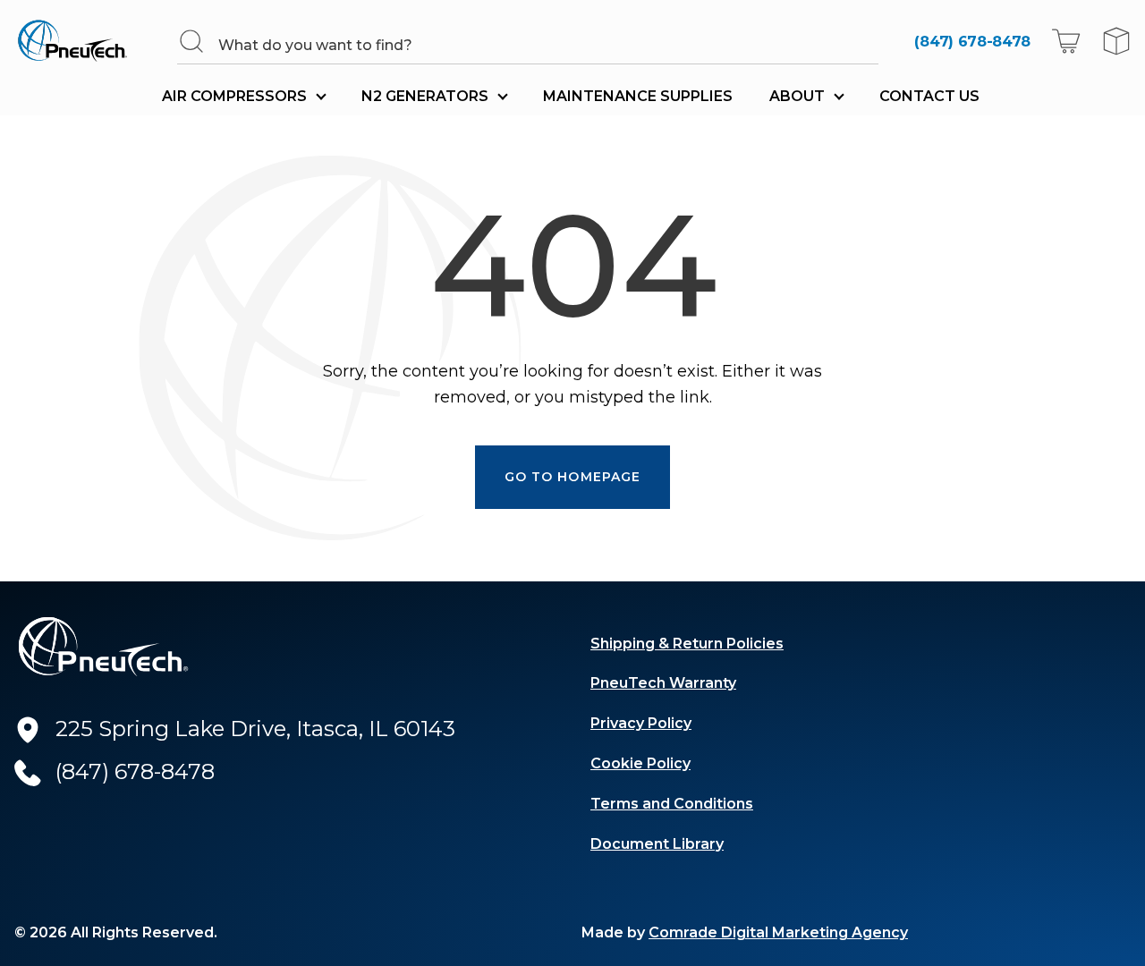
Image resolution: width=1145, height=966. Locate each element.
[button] (1066, 41)
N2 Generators (424, 97)
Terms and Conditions (671, 803)
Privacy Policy (640, 723)
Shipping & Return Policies (687, 643)
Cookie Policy (640, 763)
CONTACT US (929, 97)
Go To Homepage (573, 477)
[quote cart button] (1116, 41)
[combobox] (547, 45)
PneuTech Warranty (663, 682)
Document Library (657, 843)
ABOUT (797, 97)
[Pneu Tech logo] (77, 41)
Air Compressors (234, 97)
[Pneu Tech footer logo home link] (103, 647)
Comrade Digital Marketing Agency (778, 932)
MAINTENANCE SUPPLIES (638, 97)
